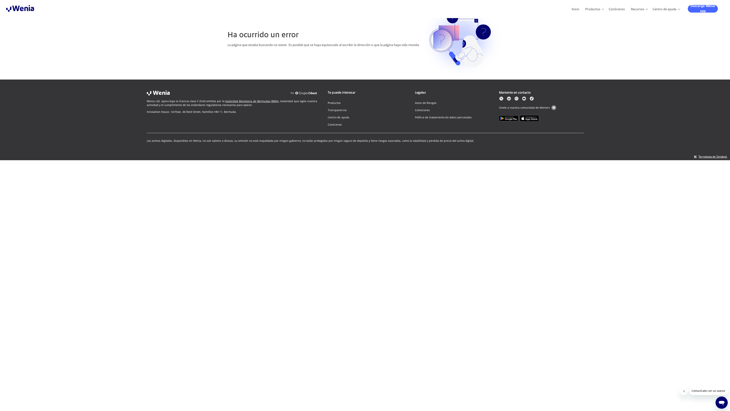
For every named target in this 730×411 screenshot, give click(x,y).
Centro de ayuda (664, 9)
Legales (420, 92)
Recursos (637, 9)
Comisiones (422, 110)
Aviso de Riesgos (426, 103)
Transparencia (337, 110)
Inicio (575, 9)
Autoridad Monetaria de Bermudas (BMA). (252, 101)
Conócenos (617, 9)
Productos (592, 9)
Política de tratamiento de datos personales (443, 117)
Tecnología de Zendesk (712, 156)
